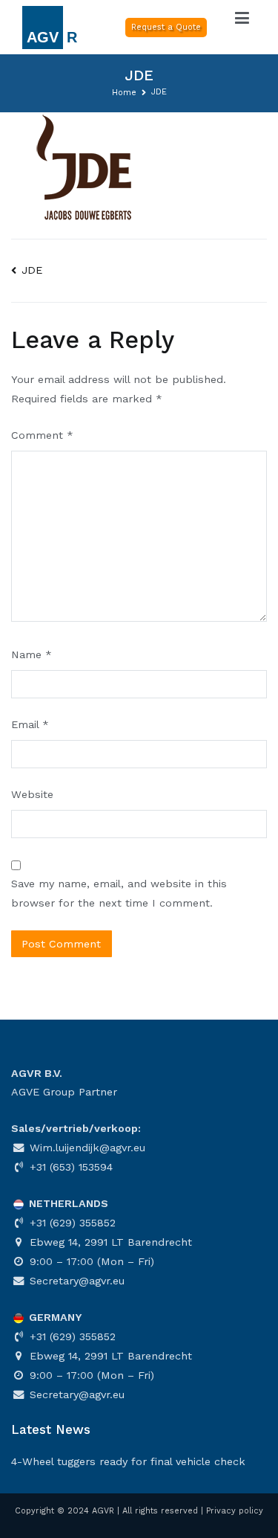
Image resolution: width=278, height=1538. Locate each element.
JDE (31, 270)
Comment (42, 435)
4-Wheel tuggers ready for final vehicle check (128, 1461)
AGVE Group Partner (64, 1092)
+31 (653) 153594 (69, 1167)
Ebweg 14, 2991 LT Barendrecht (109, 1242)
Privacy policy (234, 1511)
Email (30, 724)
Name (31, 654)
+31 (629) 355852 (71, 1223)
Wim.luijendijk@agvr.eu (85, 1148)
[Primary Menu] (242, 18)
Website (32, 794)
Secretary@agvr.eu (75, 1281)
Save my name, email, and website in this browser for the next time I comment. (119, 893)
